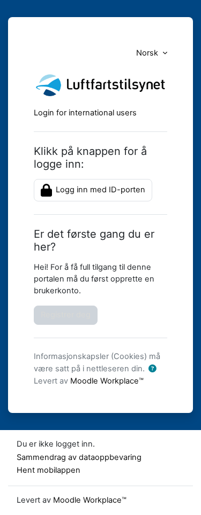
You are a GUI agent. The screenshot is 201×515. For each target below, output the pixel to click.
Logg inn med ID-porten (99, 189)
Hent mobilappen (48, 470)
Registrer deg (66, 314)
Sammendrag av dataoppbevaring (79, 457)
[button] (152, 369)
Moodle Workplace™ (107, 381)
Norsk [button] (148, 53)
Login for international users (85, 113)
